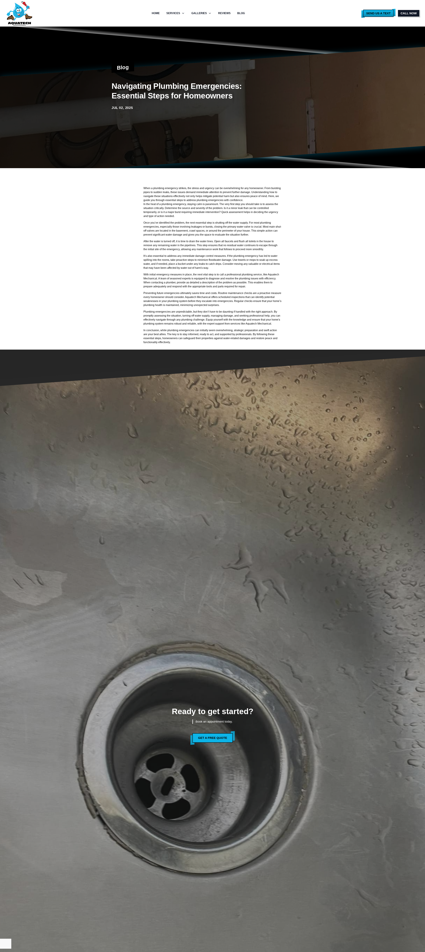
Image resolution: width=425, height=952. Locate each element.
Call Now (409, 13)
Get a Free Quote (212, 738)
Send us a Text (378, 13)
